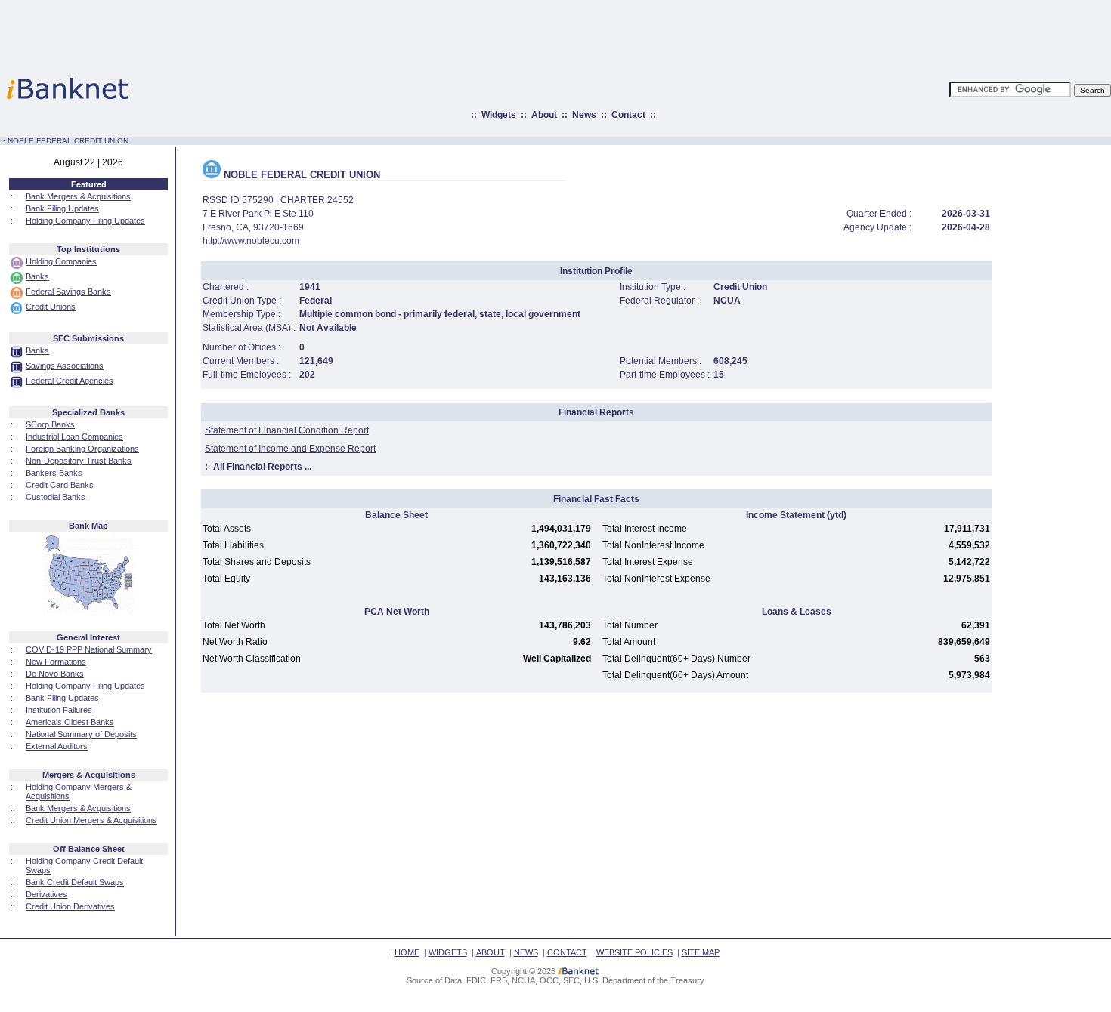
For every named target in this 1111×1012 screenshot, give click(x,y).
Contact (628, 115)
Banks (37, 276)
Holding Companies (61, 261)
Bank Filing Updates (62, 208)
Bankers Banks (54, 472)
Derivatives (46, 894)
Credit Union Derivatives (70, 906)
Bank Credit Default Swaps (75, 882)
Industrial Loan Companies (74, 436)
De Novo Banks (55, 673)
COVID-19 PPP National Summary (89, 649)
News (584, 115)
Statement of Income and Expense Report (290, 448)
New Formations (56, 661)
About (544, 115)
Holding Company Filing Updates (85, 220)
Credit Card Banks (60, 484)
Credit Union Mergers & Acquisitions (91, 820)
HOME (407, 952)
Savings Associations (65, 365)
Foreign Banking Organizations (82, 448)
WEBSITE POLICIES (634, 952)
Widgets (498, 115)
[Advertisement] (622, 34)
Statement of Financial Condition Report (287, 430)
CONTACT (567, 952)
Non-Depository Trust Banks (79, 460)
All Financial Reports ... (262, 466)
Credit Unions (51, 306)
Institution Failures (59, 709)
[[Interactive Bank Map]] (88, 610)
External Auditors (57, 746)
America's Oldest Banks (70, 722)
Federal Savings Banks (68, 291)
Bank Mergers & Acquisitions (78, 196)
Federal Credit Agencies (69, 380)
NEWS (526, 952)
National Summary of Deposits (81, 734)
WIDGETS (448, 952)
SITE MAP (701, 952)
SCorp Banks (50, 424)
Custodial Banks (55, 496)
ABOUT (490, 952)
